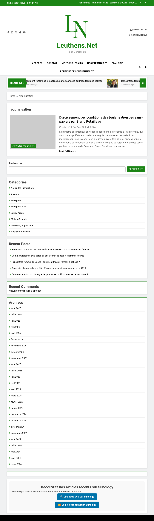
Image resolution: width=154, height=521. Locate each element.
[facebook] (8, 32)
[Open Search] (140, 67)
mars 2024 (16, 464)
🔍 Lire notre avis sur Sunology (77, 496)
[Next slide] (145, 3)
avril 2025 (16, 389)
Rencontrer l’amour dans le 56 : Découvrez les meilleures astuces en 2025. (49, 268)
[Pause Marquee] (143, 83)
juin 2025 (15, 376)
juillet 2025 (16, 370)
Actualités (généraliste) (23, 146)
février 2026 (17, 339)
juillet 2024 (16, 445)
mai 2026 (15, 327)
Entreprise (16, 200)
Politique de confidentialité (77, 71)
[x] (16, 32)
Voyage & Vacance (20, 231)
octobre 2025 (17, 352)
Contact (52, 63)
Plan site (117, 63)
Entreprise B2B (18, 206)
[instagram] (12, 32)
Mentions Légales (72, 63)
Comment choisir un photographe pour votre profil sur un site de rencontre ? (50, 274)
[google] (20, 32)
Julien (64, 126)
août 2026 (16, 308)
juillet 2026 (16, 314)
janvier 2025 (17, 408)
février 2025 (17, 402)
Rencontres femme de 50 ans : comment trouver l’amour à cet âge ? (108, 3)
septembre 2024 (19, 433)
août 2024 (16, 439)
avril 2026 (16, 333)
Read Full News (66, 151)
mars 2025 (16, 395)
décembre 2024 (18, 414)
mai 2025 (15, 383)
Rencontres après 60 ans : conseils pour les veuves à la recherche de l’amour (50, 249)
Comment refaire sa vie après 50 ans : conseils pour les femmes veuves (57, 81)
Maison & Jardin (19, 219)
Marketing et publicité (22, 225)
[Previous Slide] (141, 3)
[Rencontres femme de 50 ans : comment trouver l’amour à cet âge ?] (106, 85)
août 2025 (16, 364)
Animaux (15, 194)
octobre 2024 (17, 427)
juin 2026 (15, 320)
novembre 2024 (18, 420)
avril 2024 (16, 458)
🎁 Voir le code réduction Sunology (77, 504)
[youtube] (24, 32)
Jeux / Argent (17, 213)
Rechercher (16, 163)
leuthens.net (77, 45)
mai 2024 (15, 451)
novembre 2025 (18, 345)
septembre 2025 (19, 358)
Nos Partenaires (97, 63)
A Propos (36, 63)
